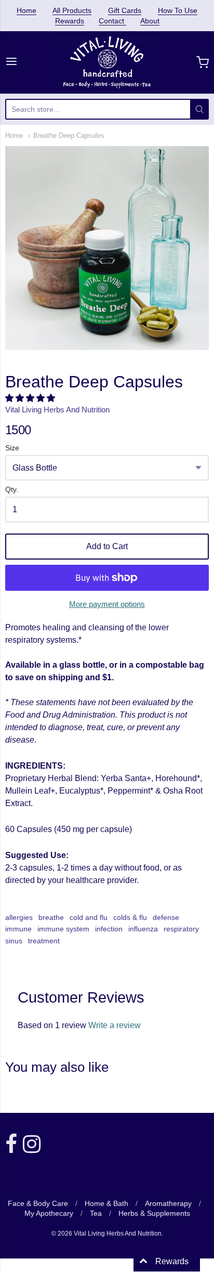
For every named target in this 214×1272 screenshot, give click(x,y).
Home (26, 10)
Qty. (11, 490)
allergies (19, 917)
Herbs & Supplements (154, 1213)
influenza (143, 929)
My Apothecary (48, 1213)
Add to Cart (107, 546)
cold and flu (89, 917)
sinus (13, 941)
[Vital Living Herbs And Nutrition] (107, 62)
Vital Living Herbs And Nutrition (57, 409)
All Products (71, 10)
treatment (44, 941)
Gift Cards (124, 10)
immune (18, 929)
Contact (112, 21)
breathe (51, 917)
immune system (63, 929)
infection (109, 929)
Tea (96, 1213)
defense (166, 917)
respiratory (181, 929)
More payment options (107, 604)
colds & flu (130, 917)
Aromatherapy (168, 1203)
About (149, 21)
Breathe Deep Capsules (68, 135)
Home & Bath (106, 1203)
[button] (31, 398)
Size (12, 448)
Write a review (114, 1025)
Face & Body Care (38, 1203)
